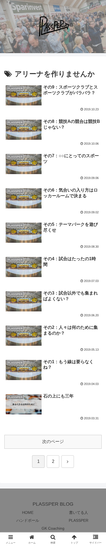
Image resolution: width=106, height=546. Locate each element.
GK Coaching (53, 528)
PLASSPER (78, 520)
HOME (27, 512)
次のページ (53, 441)
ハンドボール (27, 520)
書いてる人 (78, 512)
